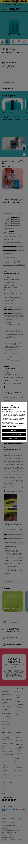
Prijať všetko (14, 430)
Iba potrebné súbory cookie (14, 434)
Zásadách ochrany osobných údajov (13, 424)
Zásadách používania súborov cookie (12, 425)
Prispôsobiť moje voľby (14, 438)
